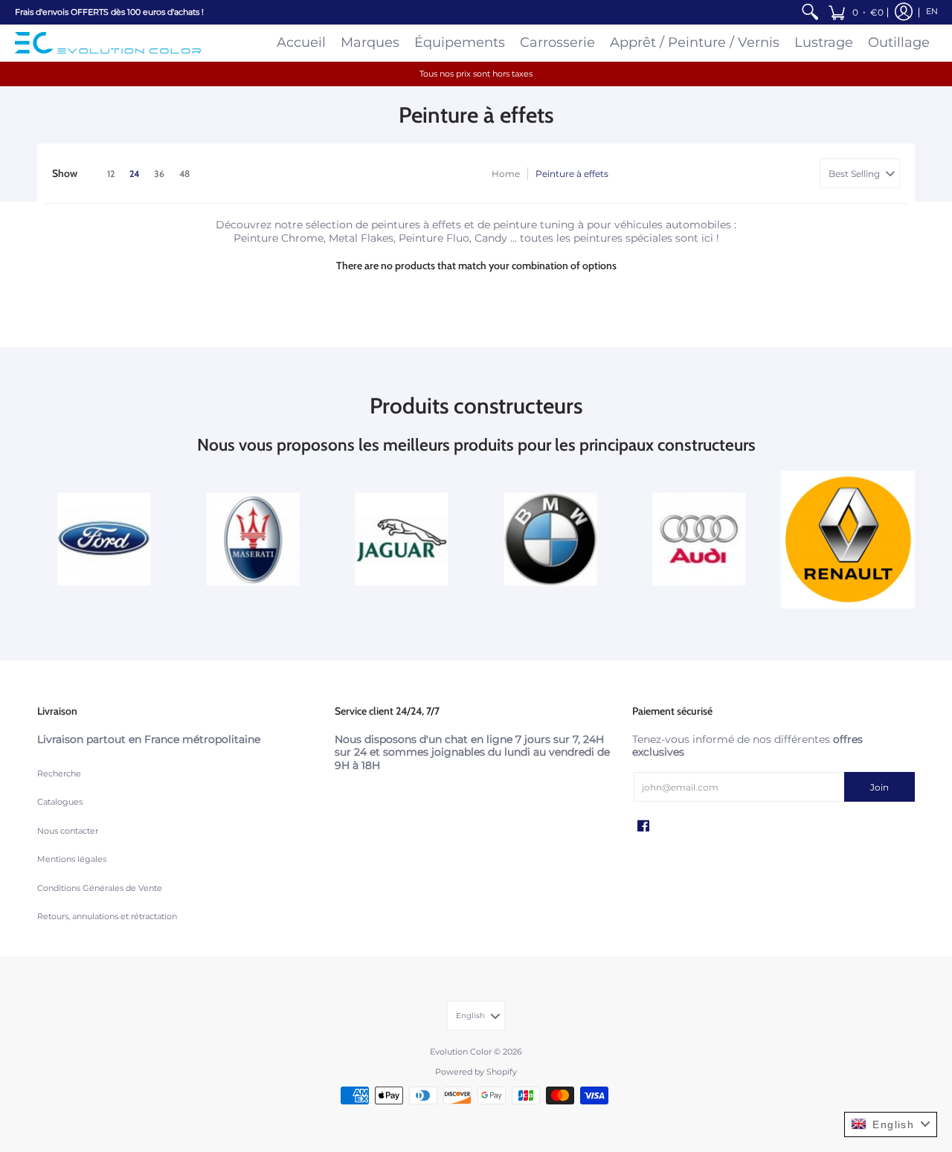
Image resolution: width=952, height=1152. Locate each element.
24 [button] (134, 173)
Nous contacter (67, 831)
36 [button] (159, 173)
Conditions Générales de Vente (99, 888)
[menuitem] (810, 12)
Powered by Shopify (476, 1072)
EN (932, 11)
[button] (855, 12)
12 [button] (111, 173)
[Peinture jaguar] (402, 539)
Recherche (59, 774)
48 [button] (184, 173)
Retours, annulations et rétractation (107, 916)
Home (506, 173)
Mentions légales (71, 859)
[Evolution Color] (108, 43)
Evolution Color (461, 1052)
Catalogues (60, 802)
